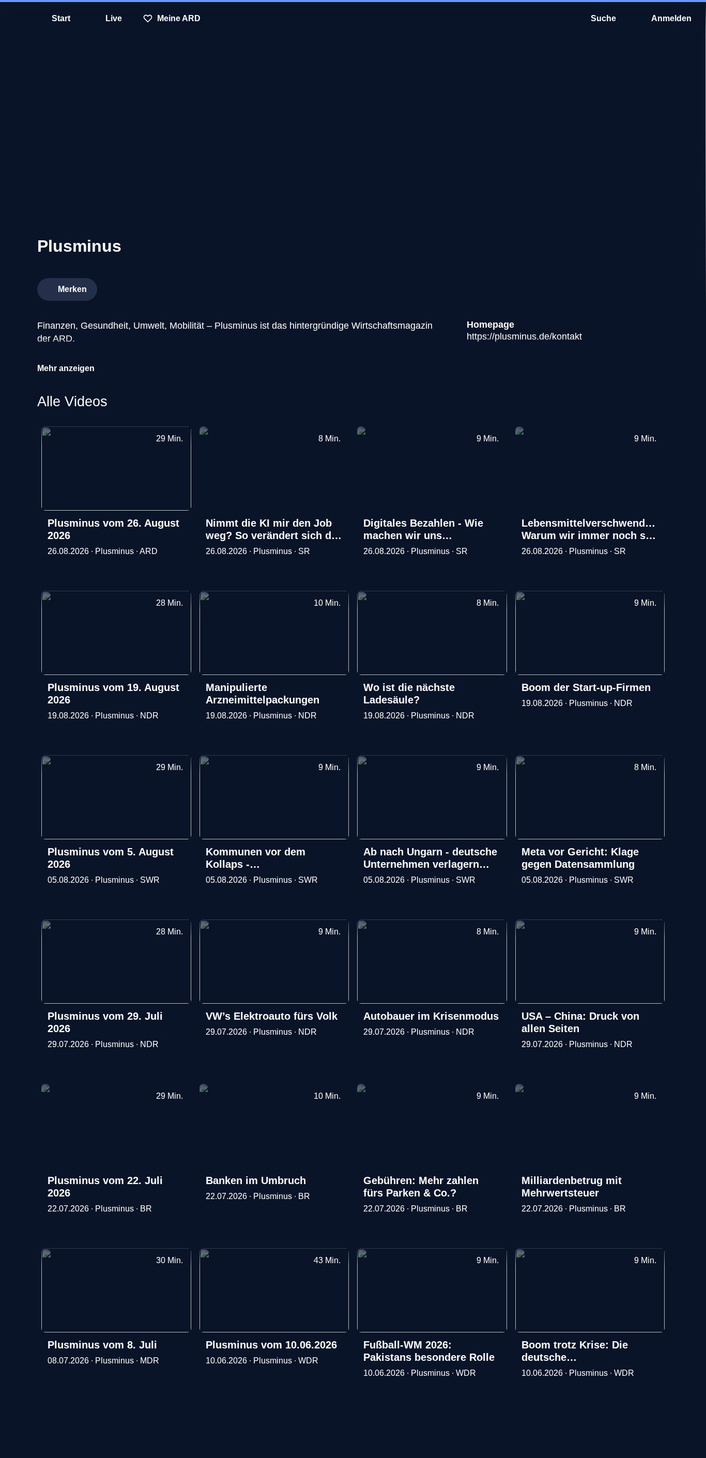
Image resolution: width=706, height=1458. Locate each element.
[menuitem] (15, 18)
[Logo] (591, 286)
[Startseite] (353, 18)
